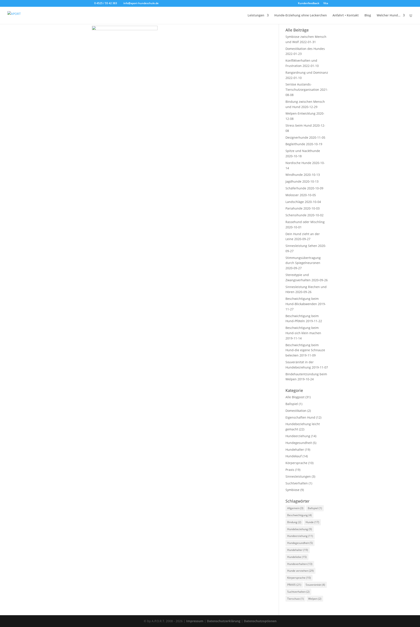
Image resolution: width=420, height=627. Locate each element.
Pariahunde (294, 208)
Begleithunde (295, 144)
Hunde (312, 522)
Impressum (194, 621)
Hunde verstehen (300, 571)
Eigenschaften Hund (300, 417)
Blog (367, 15)
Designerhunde (296, 137)
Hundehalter (294, 449)
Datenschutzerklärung (223, 621)
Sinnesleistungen (298, 476)
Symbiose (292, 490)
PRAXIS (294, 585)
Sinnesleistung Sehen (301, 246)
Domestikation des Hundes (305, 49)
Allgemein (295, 508)
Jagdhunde (293, 181)
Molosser (292, 195)
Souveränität (315, 585)
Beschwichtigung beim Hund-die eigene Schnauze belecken (305, 350)
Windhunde (294, 175)
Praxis (289, 470)
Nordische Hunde (298, 163)
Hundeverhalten (299, 564)
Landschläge (294, 202)
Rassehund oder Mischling (305, 222)
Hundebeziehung (299, 529)
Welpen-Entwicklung (300, 113)
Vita (325, 3)
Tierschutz (295, 599)
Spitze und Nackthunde (302, 151)
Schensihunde (295, 215)
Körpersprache (296, 463)
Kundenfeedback (308, 3)
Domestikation (295, 411)
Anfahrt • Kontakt (345, 15)
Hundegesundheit (298, 443)
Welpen (314, 599)
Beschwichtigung (299, 515)
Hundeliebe (297, 557)
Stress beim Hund (298, 125)
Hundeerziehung (297, 436)
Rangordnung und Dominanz (306, 72)
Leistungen (256, 15)
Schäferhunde (295, 188)
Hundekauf (293, 456)
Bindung (294, 522)
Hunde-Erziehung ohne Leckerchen (300, 15)
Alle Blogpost (294, 397)
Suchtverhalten (296, 483)
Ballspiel (291, 404)
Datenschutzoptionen (260, 621)
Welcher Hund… (388, 15)
